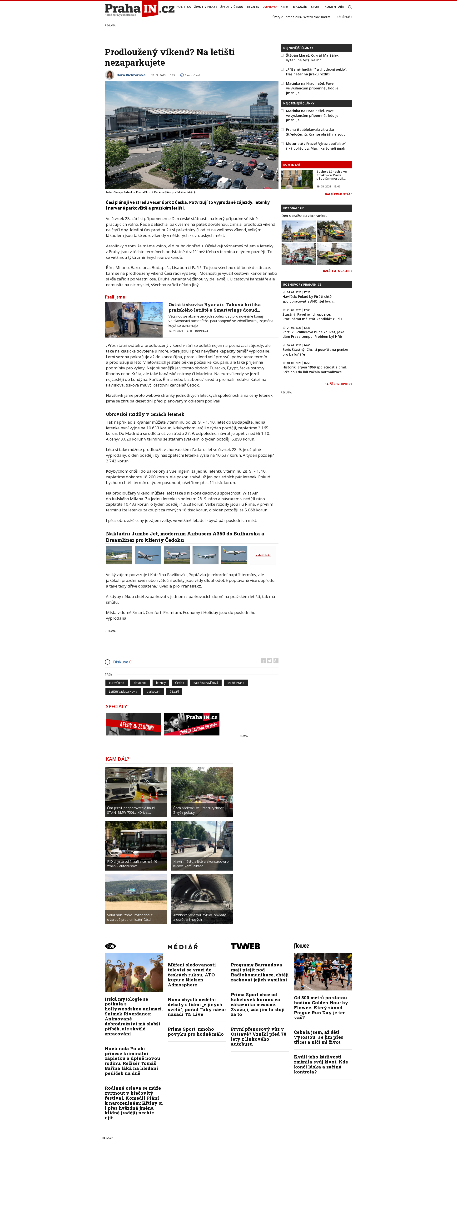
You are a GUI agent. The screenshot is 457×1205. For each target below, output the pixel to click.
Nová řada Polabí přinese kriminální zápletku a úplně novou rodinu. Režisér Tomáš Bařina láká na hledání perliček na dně (132, 1060)
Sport (316, 7)
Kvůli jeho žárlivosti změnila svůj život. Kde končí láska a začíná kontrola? (321, 1064)
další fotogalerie (337, 271)
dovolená (140, 683)
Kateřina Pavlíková (206, 683)
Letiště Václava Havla (123, 692)
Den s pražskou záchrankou (305, 215)
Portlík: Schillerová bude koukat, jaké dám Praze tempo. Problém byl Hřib (313, 334)
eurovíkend (116, 683)
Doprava (270, 7)
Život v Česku (231, 7)
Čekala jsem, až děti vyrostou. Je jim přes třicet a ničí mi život (318, 1037)
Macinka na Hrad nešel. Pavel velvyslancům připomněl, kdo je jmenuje (312, 88)
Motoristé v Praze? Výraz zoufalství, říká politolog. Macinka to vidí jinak (316, 146)
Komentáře (334, 7)
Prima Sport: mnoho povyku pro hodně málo (196, 1031)
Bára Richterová (131, 75)
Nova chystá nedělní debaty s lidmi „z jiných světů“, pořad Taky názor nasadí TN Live (197, 1006)
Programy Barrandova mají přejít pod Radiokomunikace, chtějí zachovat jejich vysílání (260, 972)
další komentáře (338, 194)
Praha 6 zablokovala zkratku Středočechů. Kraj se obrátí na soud (316, 132)
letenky (161, 683)
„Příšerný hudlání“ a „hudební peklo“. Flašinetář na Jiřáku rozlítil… (316, 71)
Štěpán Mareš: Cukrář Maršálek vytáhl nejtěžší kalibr (312, 57)
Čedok (179, 683)
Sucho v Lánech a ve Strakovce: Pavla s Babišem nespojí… (332, 175)
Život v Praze (205, 7)
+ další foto (263, 555)
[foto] (119, 555)
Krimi (285, 7)
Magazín (300, 7)
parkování (153, 692)
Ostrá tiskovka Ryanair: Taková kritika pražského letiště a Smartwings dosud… (215, 307)
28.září (174, 692)
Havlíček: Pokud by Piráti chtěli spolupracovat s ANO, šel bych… (309, 299)
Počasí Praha (343, 17)
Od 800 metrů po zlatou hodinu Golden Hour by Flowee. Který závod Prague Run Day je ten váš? (321, 1007)
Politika (183, 7)
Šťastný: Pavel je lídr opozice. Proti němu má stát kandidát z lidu (312, 316)
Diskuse (122, 662)
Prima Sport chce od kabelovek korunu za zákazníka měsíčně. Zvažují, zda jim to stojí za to (258, 1004)
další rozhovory (338, 384)
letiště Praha (236, 683)
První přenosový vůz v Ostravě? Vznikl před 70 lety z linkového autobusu (258, 1036)
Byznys (253, 7)
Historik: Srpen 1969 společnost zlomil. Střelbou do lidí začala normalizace (315, 369)
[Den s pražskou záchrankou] (299, 230)
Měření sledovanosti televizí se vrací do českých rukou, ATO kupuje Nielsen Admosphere (192, 975)
